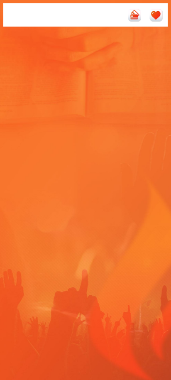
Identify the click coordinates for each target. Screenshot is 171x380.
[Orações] (156, 15)
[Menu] (15, 15)
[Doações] (134, 15)
